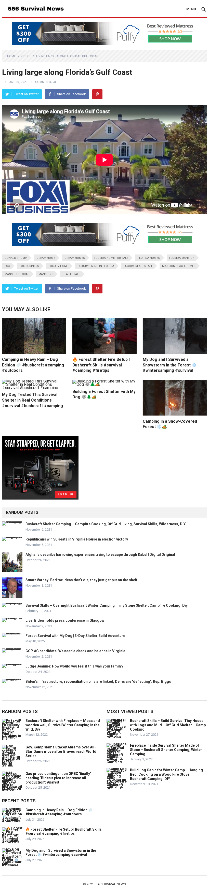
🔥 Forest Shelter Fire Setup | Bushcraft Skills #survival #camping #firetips (101, 365)
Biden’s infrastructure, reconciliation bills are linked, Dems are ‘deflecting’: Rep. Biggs (98, 681)
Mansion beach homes (178, 266)
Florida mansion (181, 258)
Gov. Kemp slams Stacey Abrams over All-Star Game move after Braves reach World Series (60, 751)
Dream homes (74, 258)
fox (7, 266)
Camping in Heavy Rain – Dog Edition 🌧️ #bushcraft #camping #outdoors (33, 365)
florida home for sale (111, 258)
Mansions (45, 274)
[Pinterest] (97, 94)
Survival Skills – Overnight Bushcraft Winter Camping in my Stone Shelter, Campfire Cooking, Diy (106, 605)
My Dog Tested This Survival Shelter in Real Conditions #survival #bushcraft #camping (32, 400)
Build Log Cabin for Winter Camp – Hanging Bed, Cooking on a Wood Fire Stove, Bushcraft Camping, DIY (166, 774)
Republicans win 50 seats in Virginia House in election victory (76, 539)
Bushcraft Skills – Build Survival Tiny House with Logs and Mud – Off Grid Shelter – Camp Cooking (168, 725)
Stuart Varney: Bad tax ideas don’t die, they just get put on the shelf (81, 580)
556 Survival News (110, 884)
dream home (45, 258)
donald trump (16, 258)
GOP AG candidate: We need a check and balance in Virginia (75, 651)
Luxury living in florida (96, 266)
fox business (29, 266)
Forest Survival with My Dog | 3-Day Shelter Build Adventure (75, 636)
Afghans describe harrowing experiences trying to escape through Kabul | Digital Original (100, 554)
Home (11, 56)
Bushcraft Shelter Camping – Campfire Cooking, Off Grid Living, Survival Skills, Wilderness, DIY (105, 524)
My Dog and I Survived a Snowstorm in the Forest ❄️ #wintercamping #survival (170, 365)
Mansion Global (17, 274)
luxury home (58, 266)
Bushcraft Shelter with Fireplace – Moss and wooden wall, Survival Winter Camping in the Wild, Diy (62, 725)
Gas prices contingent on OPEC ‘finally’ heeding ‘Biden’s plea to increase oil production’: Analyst (58, 778)
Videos (26, 56)
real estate (71, 274)
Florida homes (149, 258)
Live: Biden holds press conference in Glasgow (64, 620)
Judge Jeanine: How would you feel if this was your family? (74, 666)
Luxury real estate (138, 266)
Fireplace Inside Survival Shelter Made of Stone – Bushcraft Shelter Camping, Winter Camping (166, 749)
